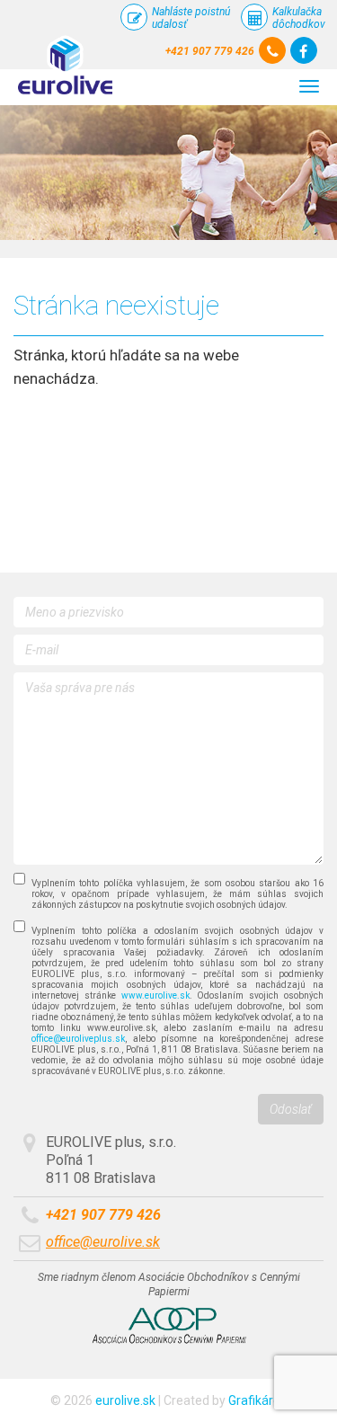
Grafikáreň (258, 1400)
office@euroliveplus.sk (78, 1039)
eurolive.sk (125, 1400)
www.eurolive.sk (155, 995)
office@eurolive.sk (103, 1241)
